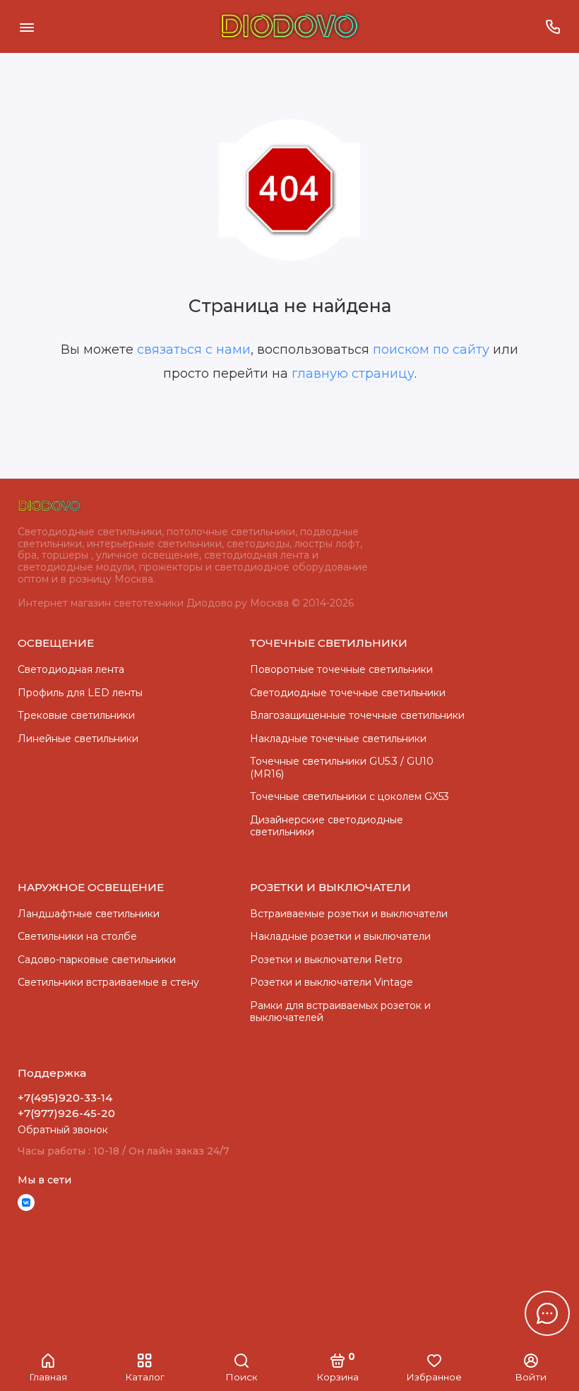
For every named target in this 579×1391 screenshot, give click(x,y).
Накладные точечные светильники (338, 738)
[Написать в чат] (547, 1313)
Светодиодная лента (71, 669)
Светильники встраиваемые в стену (108, 982)
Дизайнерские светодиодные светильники (326, 826)
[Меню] (26, 26)
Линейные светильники (78, 738)
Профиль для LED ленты (80, 692)
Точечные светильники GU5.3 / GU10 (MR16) (342, 767)
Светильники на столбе (77, 936)
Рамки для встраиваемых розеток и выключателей (340, 1012)
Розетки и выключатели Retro (326, 959)
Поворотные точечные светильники (341, 669)
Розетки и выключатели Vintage (331, 982)
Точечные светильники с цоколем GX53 (349, 796)
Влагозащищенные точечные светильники (357, 715)
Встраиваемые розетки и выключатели (349, 913)
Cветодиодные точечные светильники (348, 692)
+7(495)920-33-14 (65, 1097)
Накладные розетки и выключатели (340, 936)
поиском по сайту (431, 349)
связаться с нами (194, 349)
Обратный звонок (63, 1129)
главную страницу (353, 373)
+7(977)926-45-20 (66, 1113)
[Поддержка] (552, 26)
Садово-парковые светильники (97, 959)
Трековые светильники (76, 715)
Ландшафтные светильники (89, 913)
